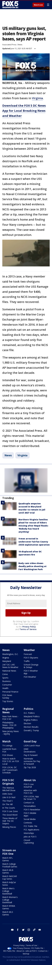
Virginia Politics (31, 720)
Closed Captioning (29, 841)
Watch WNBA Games (8, 907)
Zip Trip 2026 (30, 767)
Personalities (30, 806)
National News (9, 670)
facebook (17, 929)
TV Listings (7, 745)
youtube (12, 929)
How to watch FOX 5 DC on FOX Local (10, 761)
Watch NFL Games (7, 859)
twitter (23, 929)
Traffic (27, 661)
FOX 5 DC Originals (8, 781)
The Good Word (9, 814)
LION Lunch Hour (32, 745)
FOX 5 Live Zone (10, 811)
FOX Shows (7, 755)
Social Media (30, 819)
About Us (30, 780)
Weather (29, 650)
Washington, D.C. (10, 654)
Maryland (6, 661)
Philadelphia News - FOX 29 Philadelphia (9, 725)
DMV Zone (7, 793)
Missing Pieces (9, 827)
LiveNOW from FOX (9, 750)
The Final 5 (7, 800)
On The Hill (7, 804)
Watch (6, 741)
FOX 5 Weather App (31, 672)
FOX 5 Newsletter (32, 809)
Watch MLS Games (7, 913)
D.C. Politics (29, 713)
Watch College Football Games (9, 865)
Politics (28, 709)
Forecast (28, 654)
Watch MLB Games (7, 871)
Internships (29, 833)
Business (6, 681)
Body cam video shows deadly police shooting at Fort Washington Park (32, 566)
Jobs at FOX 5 (30, 836)
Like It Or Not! (8, 797)
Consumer (7, 684)
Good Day (30, 741)
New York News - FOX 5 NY (10, 717)
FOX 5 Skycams (31, 657)
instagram (28, 929)
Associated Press (9, 44)
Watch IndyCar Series (9, 883)
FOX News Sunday (7, 696)
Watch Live (38, 5)
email (39, 929)
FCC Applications (31, 829)
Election (27, 723)
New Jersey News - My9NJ (10, 732)
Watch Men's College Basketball (8, 891)
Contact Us (29, 802)
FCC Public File (30, 826)
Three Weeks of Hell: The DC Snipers (9, 821)
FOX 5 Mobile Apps (30, 814)
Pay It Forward (30, 755)
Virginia (37, 98)
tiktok (34, 929)
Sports (5, 677)
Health (5, 688)
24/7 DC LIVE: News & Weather (10, 666)
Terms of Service (27, 629)
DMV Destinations (30, 750)
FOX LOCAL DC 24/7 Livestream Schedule (9, 770)
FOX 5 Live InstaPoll (29, 785)
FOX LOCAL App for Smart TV (31, 797)
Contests (28, 822)
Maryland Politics (32, 716)
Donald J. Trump (31, 730)
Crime (5, 674)
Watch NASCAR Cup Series (9, 877)
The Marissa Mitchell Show (8, 789)
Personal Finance (10, 691)
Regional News (8, 710)
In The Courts (8, 807)
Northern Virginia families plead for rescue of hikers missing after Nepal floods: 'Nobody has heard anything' (33, 525)
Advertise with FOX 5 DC (30, 791)
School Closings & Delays (31, 666)
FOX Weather (30, 676)
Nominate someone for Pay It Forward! (32, 761)
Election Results (31, 726)
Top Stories (7, 701)
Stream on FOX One (9, 851)
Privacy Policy (29, 626)
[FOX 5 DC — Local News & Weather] (10, 4)
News (20, 44)
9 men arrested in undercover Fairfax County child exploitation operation (34, 541)
